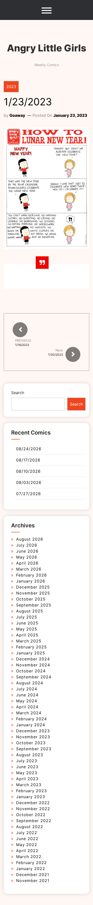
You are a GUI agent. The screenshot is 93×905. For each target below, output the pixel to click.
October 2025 (31, 599)
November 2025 (33, 593)
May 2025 (26, 628)
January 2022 (30, 868)
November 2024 (33, 664)
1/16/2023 (22, 345)
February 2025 (31, 646)
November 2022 (33, 808)
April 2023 (27, 778)
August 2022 (29, 826)
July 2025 (26, 616)
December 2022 (33, 802)
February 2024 (31, 718)
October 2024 (31, 670)
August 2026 (29, 539)
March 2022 (28, 856)
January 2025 (30, 652)
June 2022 (27, 838)
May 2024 (26, 700)
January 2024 (30, 724)
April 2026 (27, 563)
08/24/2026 (28, 448)
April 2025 (27, 634)
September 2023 (33, 748)
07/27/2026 (28, 493)
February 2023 (31, 790)
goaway (17, 115)
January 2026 (30, 581)
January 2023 (30, 796)
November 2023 (33, 736)
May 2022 (26, 844)
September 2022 (33, 820)
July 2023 (26, 760)
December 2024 (33, 658)
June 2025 (27, 622)
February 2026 (31, 575)
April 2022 (27, 850)
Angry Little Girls (46, 48)
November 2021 (32, 880)
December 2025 (33, 587)
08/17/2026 (28, 459)
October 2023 (31, 742)
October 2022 (31, 814)
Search (17, 392)
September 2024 (33, 676)
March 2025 (28, 640)
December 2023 (33, 730)
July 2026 (26, 545)
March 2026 (28, 569)
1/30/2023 (55, 354)
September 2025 (33, 605)
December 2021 (32, 874)
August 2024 (29, 682)
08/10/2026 (28, 471)
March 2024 (28, 712)
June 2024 (27, 694)
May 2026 (26, 557)
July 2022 (26, 832)
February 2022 (31, 862)
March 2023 (28, 784)
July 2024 (26, 688)
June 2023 (27, 766)
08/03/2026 (28, 482)
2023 (11, 86)
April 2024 (27, 706)
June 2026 (27, 551)
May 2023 (26, 772)
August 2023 (29, 754)
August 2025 (29, 610)
